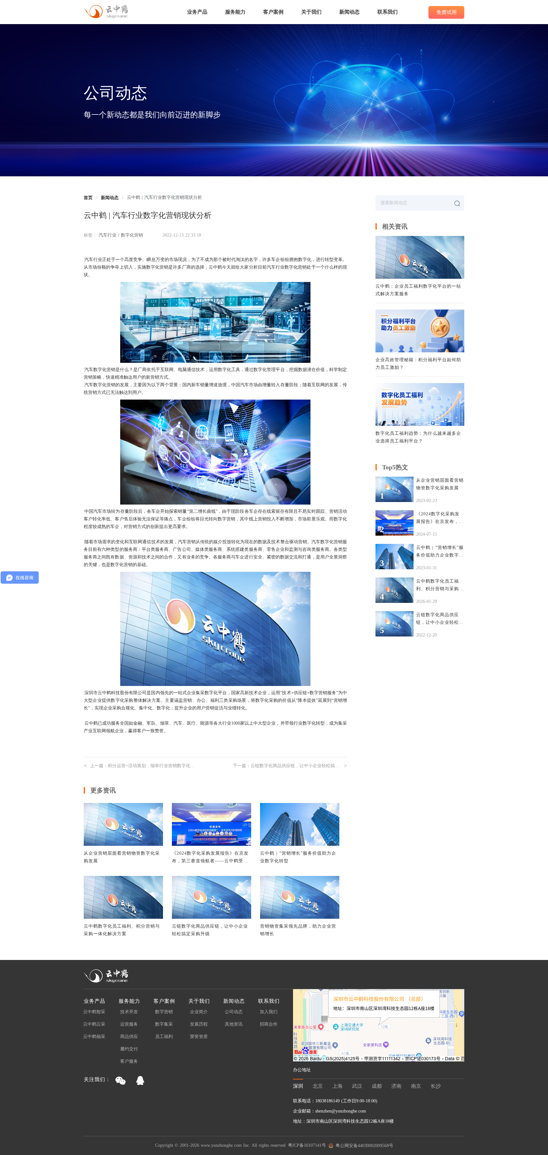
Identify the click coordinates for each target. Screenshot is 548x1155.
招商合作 (268, 1024)
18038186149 (328, 1101)
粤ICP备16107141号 (307, 1145)
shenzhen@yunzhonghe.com (340, 1111)
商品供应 (129, 1036)
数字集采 (164, 1024)
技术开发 (129, 1012)
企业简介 (199, 1012)
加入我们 (268, 1012)
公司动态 (234, 1012)
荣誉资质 (199, 1036)
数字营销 (164, 1012)
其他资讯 (234, 1024)
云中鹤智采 (94, 1012)
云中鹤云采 (94, 1024)
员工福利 (164, 1036)
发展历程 (199, 1024)
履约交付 (129, 1049)
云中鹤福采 (94, 1036)
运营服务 (129, 1024)
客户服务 (129, 1061)
